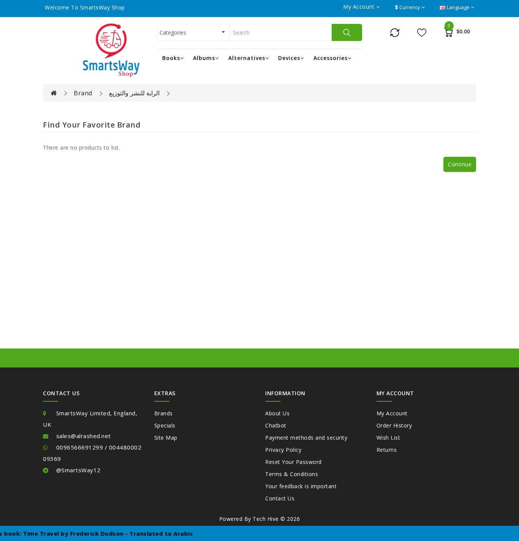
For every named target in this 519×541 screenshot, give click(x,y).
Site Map (165, 437)
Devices (289, 58)
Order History (394, 425)
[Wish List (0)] (421, 32)
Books (171, 58)
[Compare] (394, 32)
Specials (165, 425)
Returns (387, 449)
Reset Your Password (293, 461)
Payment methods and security (306, 437)
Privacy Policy (283, 449)
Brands (163, 413)
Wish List (388, 437)
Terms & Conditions (291, 474)
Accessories (330, 58)
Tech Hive (266, 518)
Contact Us (279, 498)
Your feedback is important (301, 486)
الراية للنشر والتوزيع (134, 93)
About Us (277, 413)
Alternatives (246, 58)
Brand (83, 93)
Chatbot (275, 425)
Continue (460, 164)
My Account (392, 413)
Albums (204, 58)
